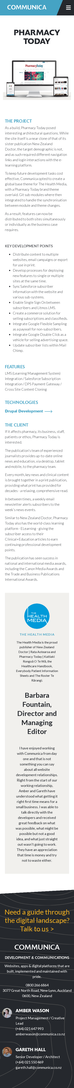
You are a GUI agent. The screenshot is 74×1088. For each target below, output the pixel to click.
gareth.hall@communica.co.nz (39, 1067)
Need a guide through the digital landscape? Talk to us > (37, 920)
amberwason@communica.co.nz (40, 1034)
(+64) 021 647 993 (29, 1028)
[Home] (27, 7)
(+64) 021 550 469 (29, 1062)
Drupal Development (24, 411)
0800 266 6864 (37, 985)
